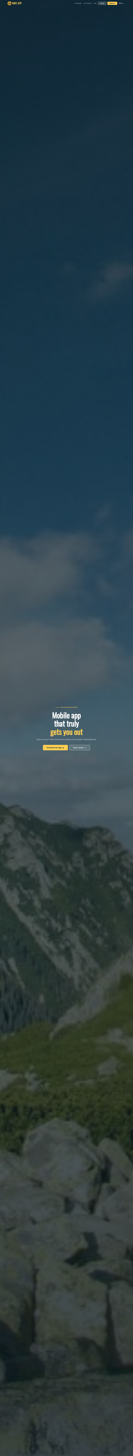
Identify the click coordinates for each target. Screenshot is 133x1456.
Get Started (87, 3)
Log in (102, 3)
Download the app (54, 747)
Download (78, 3)
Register (112, 3)
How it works (78, 747)
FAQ (95, 3)
